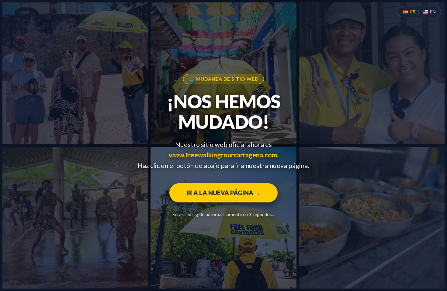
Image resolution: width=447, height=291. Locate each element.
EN (433, 11)
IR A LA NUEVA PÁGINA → (223, 192)
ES (412, 11)
